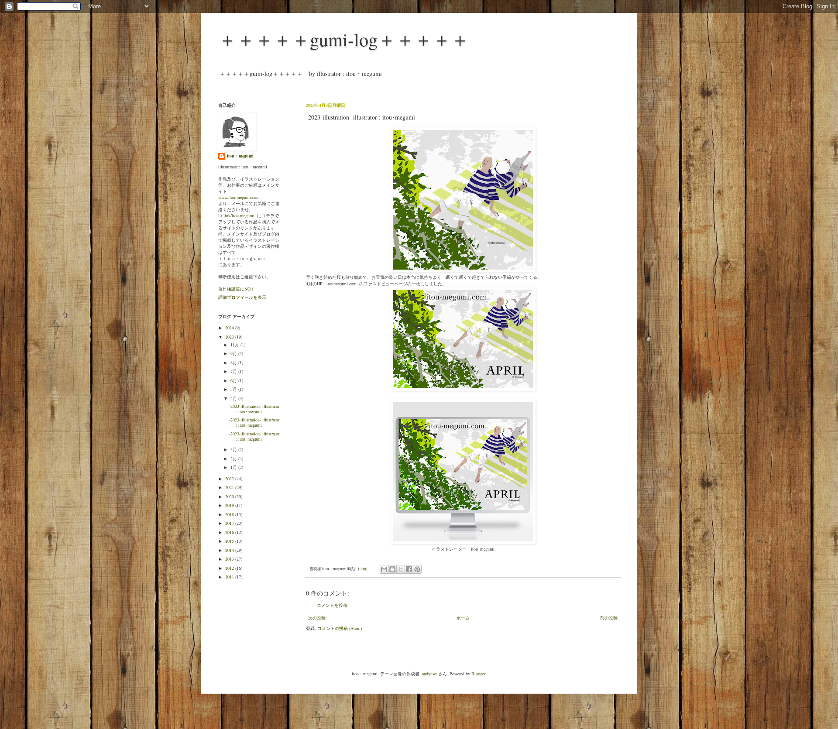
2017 (230, 523)
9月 (234, 353)
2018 (230, 514)
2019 (230, 505)
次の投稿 (317, 618)
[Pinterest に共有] (417, 569)
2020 (230, 496)
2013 (230, 559)
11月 (235, 345)
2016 (230, 532)
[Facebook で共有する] (409, 569)
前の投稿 (609, 618)
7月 (234, 371)
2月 (234, 458)
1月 (234, 467)
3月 (234, 449)
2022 (230, 479)
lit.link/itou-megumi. (237, 215)
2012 (230, 568)
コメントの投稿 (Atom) (339, 628)
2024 (230, 328)
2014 (230, 550)
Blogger (478, 674)
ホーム (463, 618)
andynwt (429, 674)
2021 (230, 487)
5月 (234, 389)
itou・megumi (240, 156)
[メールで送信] (384, 569)
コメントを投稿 (332, 605)
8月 (234, 362)
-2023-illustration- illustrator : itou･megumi (254, 408)
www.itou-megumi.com (239, 197)
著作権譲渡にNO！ (236, 289)
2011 (230, 577)
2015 (230, 541)
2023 (230, 337)
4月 (234, 398)
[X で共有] (400, 569)
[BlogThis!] (392, 569)
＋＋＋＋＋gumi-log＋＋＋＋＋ (343, 39)
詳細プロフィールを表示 (242, 297)
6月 (234, 380)
